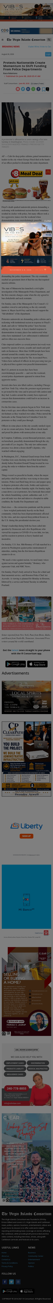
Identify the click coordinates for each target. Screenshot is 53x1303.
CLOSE (47, 221)
